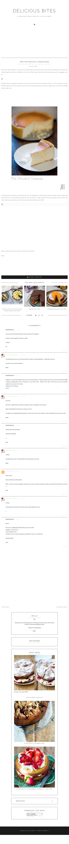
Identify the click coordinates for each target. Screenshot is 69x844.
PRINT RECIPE (35, 277)
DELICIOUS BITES (34, 10)
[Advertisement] (34, 44)
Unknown (10, 471)
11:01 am (16, 471)
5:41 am (22, 355)
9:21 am (16, 375)
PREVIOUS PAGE (62, 607)
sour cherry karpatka (34, 697)
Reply (65, 350)
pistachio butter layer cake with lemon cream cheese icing (12, 310)
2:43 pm (16, 519)
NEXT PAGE (5, 607)
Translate (39, 815)
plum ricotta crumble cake (34, 743)
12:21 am (17, 329)
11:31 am (22, 396)
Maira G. (46, 830)
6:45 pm (22, 498)
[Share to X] (35, 315)
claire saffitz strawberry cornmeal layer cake (34, 789)
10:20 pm (17, 425)
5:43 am (22, 450)
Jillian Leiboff (12, 355)
